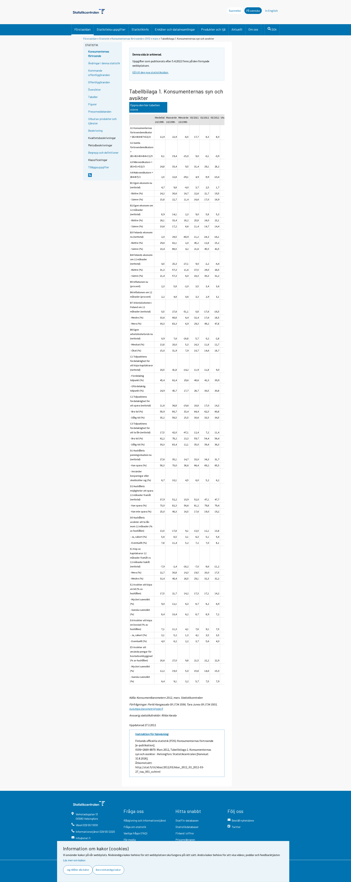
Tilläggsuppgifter (98, 167)
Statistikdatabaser (187, 827)
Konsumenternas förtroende (127, 38)
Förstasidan (82, 29)
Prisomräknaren (185, 839)
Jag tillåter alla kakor (78, 869)
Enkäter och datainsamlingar (175, 29)
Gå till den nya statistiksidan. (150, 72)
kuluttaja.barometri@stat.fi (146, 709)
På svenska (253, 10)
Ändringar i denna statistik (104, 63)
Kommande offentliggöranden (99, 73)
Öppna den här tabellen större (145, 107)
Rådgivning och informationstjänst (145, 820)
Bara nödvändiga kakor (108, 869)
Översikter (94, 89)
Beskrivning (95, 130)
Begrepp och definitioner (103, 152)
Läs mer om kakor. (74, 860)
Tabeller (93, 97)
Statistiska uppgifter (111, 29)
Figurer (92, 104)
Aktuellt (236, 29)
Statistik (104, 38)
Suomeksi (235, 10)
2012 (147, 38)
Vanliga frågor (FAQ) (135, 833)
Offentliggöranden (99, 82)
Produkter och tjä (213, 29)
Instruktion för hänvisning (151, 734)
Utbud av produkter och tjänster (102, 121)
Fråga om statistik (135, 827)
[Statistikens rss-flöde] (104, 176)
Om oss (253, 29)
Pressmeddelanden (99, 111)
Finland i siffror (185, 833)
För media (130, 839)
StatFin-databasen (187, 820)
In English (271, 10)
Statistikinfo (140, 29)
